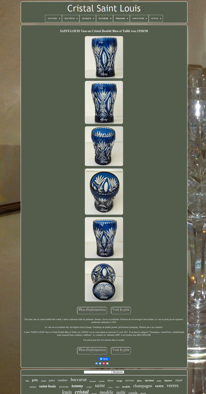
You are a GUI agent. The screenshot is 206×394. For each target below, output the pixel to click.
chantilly (102, 381)
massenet (93, 381)
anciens (149, 380)
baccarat (79, 379)
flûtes (139, 381)
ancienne (64, 386)
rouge (119, 381)
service (129, 380)
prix (35, 380)
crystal (43, 381)
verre (159, 386)
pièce (52, 380)
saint (100, 385)
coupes (110, 387)
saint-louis (47, 386)
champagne (142, 385)
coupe (89, 387)
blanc (111, 380)
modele (126, 386)
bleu (27, 381)
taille (159, 380)
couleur (63, 380)
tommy (77, 386)
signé (178, 380)
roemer (33, 387)
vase (117, 387)
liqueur (168, 380)
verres (172, 385)
